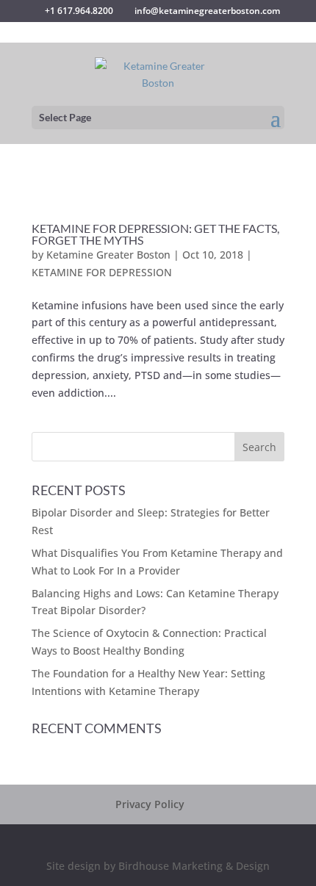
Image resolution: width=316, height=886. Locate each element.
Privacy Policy (149, 804)
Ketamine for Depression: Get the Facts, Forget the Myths (155, 234)
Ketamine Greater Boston (108, 255)
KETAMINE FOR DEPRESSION (102, 272)
